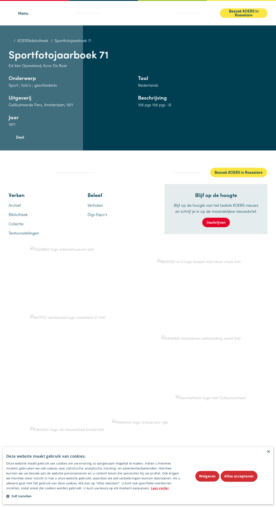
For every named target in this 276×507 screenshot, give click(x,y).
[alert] (138, 475)
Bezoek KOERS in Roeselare (244, 12)
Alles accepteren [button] (239, 476)
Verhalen (95, 205)
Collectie (16, 223)
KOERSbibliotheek (32, 40)
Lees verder (160, 488)
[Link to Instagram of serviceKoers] (27, 172)
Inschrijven (216, 222)
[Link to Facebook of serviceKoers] (10, 172)
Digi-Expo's (97, 214)
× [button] (268, 451)
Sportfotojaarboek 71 (73, 40)
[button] (94, 496)
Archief (15, 205)
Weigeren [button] (207, 476)
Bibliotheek (18, 214)
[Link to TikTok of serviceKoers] (36, 172)
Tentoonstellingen (24, 233)
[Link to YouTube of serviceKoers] (45, 172)
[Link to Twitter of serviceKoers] (18, 172)
